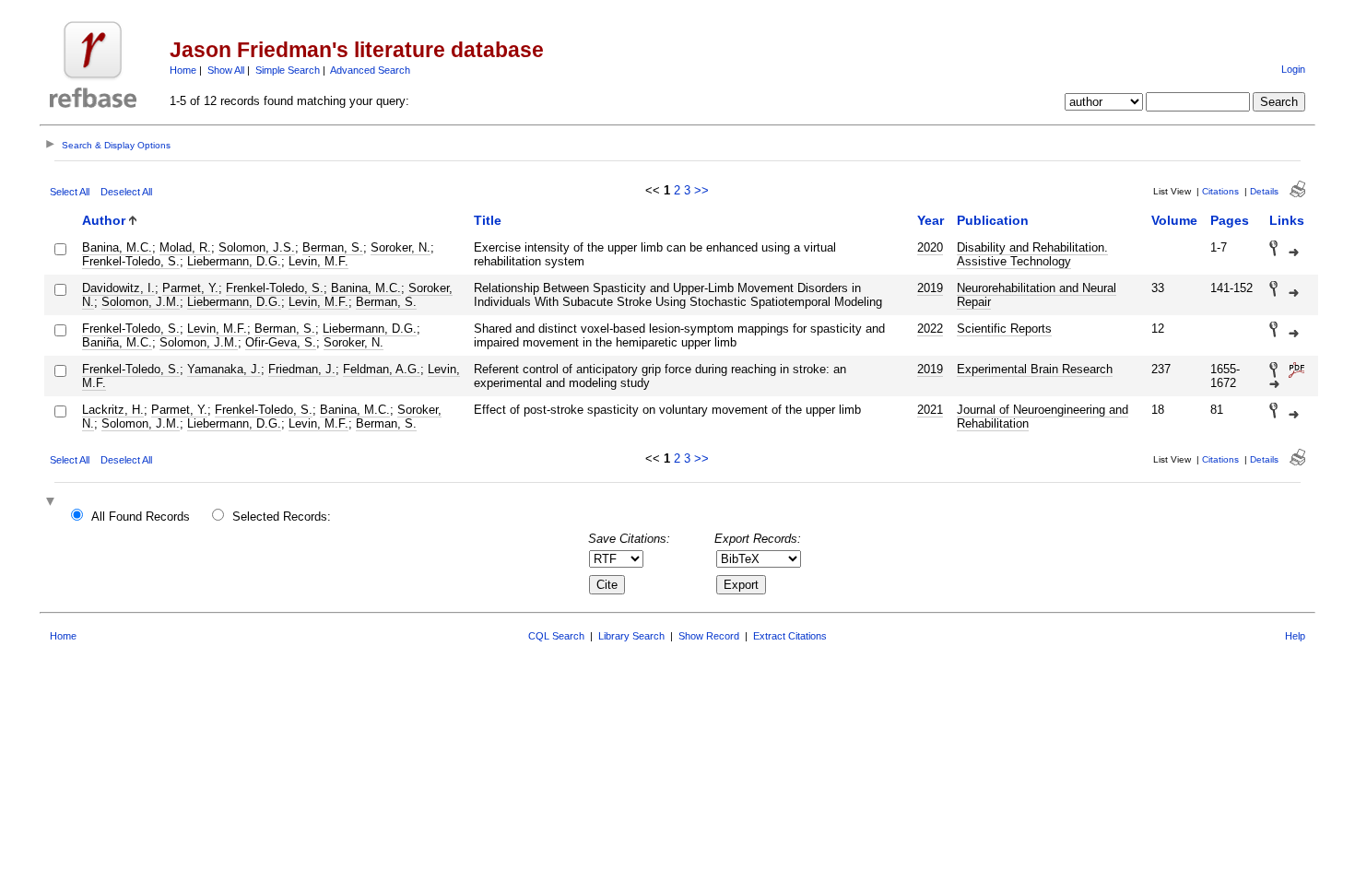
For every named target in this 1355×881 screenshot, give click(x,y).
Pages (1229, 220)
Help (1295, 635)
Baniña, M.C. (117, 342)
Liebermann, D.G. (234, 261)
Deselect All (126, 191)
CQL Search (556, 635)
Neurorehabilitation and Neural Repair (1036, 295)
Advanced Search (370, 70)
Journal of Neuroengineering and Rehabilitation (1042, 416)
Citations (1220, 191)
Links (1286, 220)
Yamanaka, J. (224, 369)
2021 (930, 410)
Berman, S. (332, 247)
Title (487, 220)
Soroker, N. (400, 247)
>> (701, 190)
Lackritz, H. (113, 410)
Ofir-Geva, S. (280, 342)
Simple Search (287, 70)
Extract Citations (790, 635)
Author (103, 220)
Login (1293, 69)
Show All (225, 70)
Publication (993, 220)
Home (183, 70)
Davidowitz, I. (118, 288)
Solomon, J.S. (256, 247)
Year (930, 220)
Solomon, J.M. (140, 302)
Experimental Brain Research (1035, 369)
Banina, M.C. (117, 247)
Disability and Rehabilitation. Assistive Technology (1032, 254)
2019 (930, 288)
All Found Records (140, 516)
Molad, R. (185, 247)
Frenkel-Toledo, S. (131, 261)
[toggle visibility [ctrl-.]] (52, 503)
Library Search (631, 635)
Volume (1174, 220)
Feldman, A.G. (381, 369)
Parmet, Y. (190, 288)
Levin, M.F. (318, 261)
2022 (930, 328)
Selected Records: (281, 516)
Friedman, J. (302, 369)
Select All (69, 191)
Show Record (708, 635)
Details (1264, 191)
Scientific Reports (1004, 328)
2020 (930, 247)
